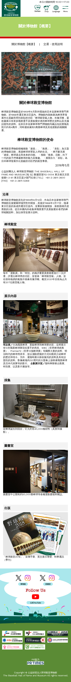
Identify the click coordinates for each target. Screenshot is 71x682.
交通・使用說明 (53, 44)
